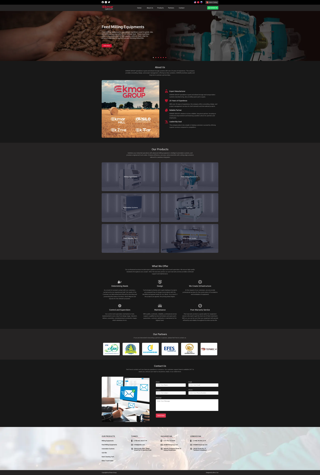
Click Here (106, 46)
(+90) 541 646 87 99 (140, 441)
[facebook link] (103, 2)
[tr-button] (198, 2)
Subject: (158, 390)
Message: (159, 398)
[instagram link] (106, 2)
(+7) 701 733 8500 (169, 441)
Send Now (160, 415)
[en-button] (195, 2)
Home (139, 8)
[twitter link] (109, 2)
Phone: (190, 390)
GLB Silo (104, 453)
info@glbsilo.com (139, 445)
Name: (158, 382)
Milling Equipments (108, 441)
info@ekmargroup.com (171, 445)
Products (160, 8)
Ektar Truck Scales (107, 461)
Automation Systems (108, 449)
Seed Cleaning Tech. (108, 457)
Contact (181, 8)
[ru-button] (201, 2)
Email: (190, 382)
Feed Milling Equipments (109, 445)
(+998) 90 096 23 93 (199, 441)
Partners (171, 8)
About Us (150, 8)
